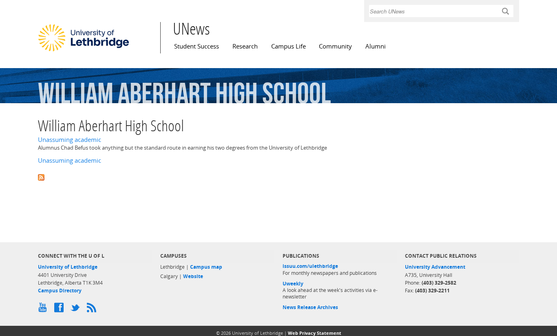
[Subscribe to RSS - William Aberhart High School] (278, 177)
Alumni (375, 46)
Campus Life (288, 46)
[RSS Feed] (93, 309)
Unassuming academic (69, 139)
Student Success (196, 46)
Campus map (206, 267)
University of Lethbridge (67, 267)
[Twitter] (77, 309)
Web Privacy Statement (314, 333)
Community (335, 46)
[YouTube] (44, 309)
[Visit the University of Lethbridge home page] (83, 51)
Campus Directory (60, 290)
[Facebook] (60, 309)
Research (245, 46)
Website (193, 276)
